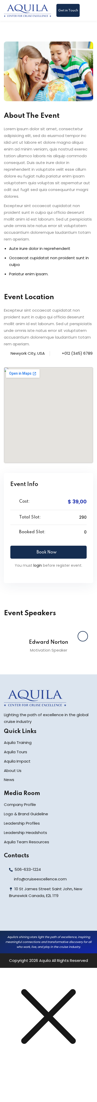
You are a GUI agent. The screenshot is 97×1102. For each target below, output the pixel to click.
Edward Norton (48, 642)
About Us (12, 770)
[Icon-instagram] (32, 917)
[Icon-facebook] (10, 917)
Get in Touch (68, 10)
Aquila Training (18, 742)
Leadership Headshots (25, 832)
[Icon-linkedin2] (21, 917)
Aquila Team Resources (26, 842)
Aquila (45, 960)
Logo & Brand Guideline (26, 814)
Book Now (46, 552)
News (9, 779)
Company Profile (20, 804)
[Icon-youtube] (44, 917)
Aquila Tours (15, 752)
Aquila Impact (17, 761)
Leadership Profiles (22, 823)
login (37, 565)
